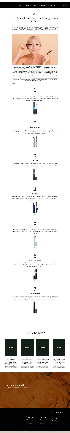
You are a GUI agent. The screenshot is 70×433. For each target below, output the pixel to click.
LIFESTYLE (27, 357)
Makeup (37, 13)
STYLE (43, 357)
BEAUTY (32, 13)
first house (37, 431)
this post (55, 75)
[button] (35, 5)
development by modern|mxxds (46, 431)
